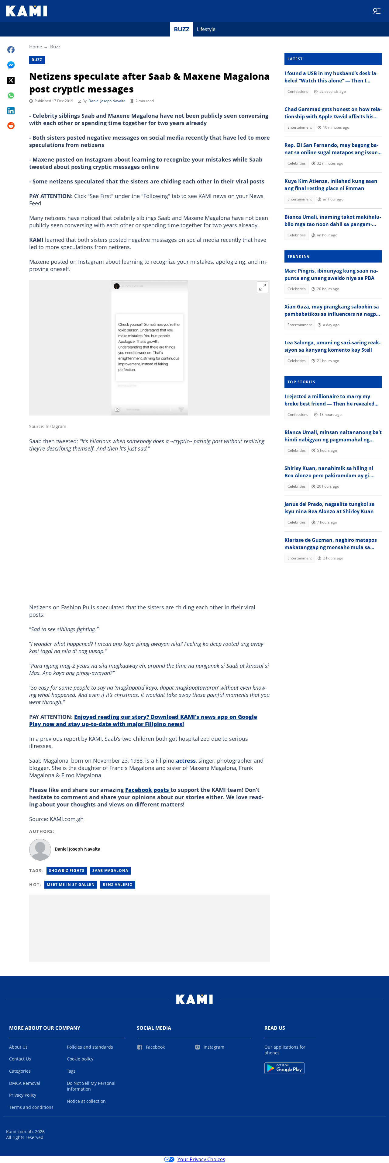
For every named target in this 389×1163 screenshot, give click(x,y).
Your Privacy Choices (201, 1159)
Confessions (297, 91)
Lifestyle (206, 29)
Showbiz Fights (66, 870)
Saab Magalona (110, 870)
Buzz (182, 29)
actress (186, 760)
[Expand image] (262, 287)
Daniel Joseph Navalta (107, 100)
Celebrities (296, 163)
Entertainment (299, 127)
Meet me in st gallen (71, 884)
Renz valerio (118, 884)
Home (35, 47)
